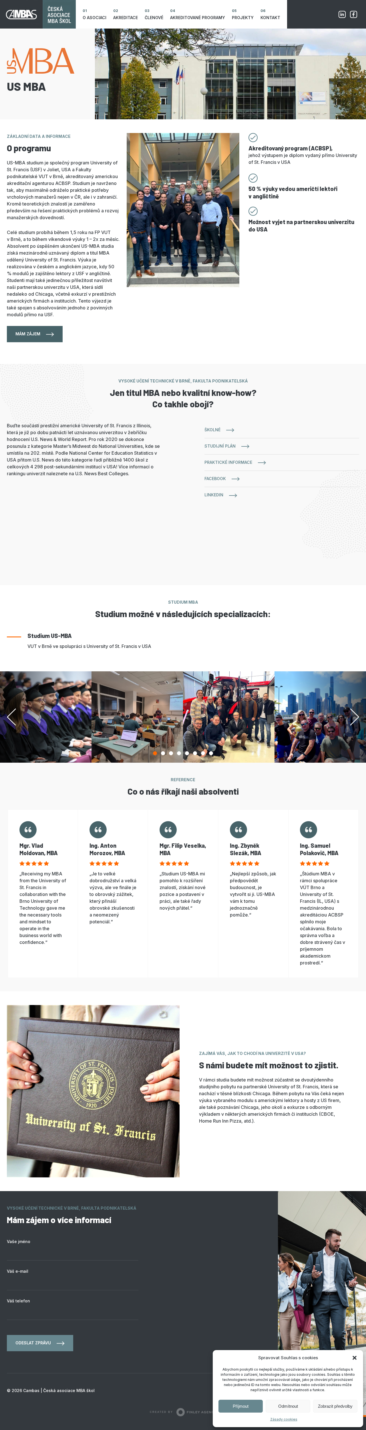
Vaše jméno (18, 1241)
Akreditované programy (197, 17)
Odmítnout (288, 1406)
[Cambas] (38, 14)
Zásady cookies (283, 1419)
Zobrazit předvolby (335, 1406)
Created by (161, 1412)
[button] (354, 1358)
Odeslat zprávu (33, 1342)
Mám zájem (27, 333)
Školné (212, 429)
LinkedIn (213, 494)
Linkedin (342, 14)
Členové (154, 17)
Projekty (243, 17)
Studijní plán (220, 446)
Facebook (353, 14)
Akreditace (125, 17)
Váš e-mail (17, 1271)
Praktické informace (228, 462)
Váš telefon (18, 1300)
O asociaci (94, 17)
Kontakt (270, 17)
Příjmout (240, 1406)
